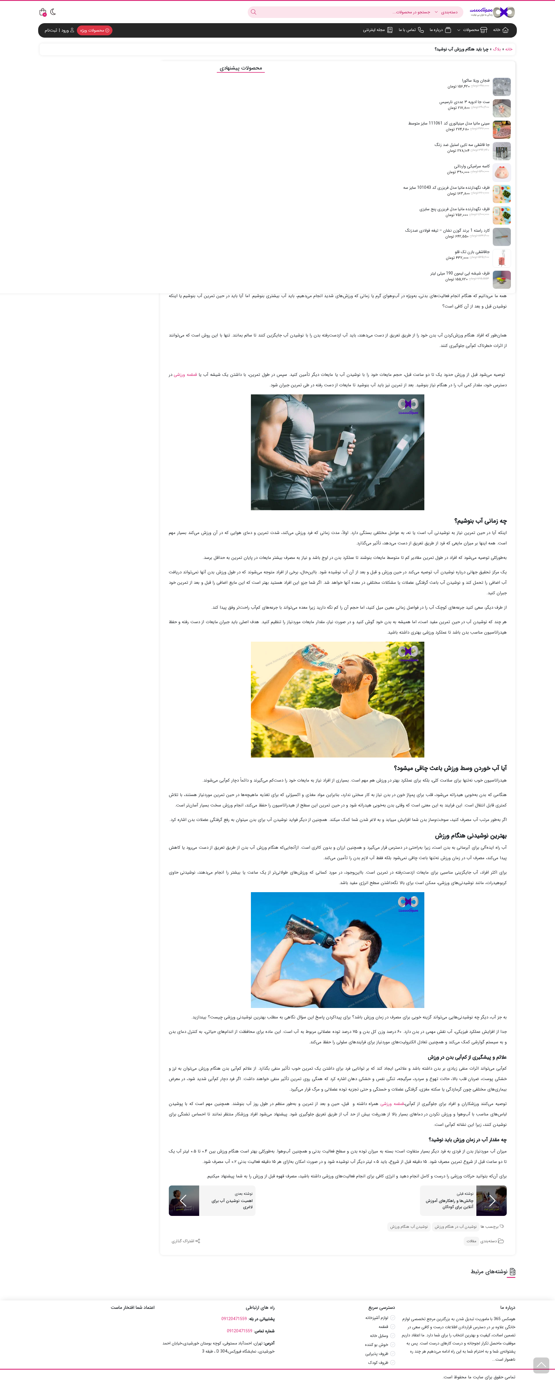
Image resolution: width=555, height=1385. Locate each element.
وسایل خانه (379, 1336)
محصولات (470, 30)
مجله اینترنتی (374, 30)
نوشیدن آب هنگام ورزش (409, 1227)
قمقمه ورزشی (185, 374)
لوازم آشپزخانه (376, 1318)
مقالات (471, 1241)
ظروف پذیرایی (376, 1354)
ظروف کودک (378, 1363)
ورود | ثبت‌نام (57, 30)
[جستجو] (253, 12)
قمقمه (383, 1327)
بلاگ (497, 49)
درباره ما (436, 30)
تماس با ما (407, 30)
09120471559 (234, 1319)
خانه (496, 30)
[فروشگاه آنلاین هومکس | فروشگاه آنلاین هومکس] (492, 12)
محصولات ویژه (92, 30)
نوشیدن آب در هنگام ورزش (456, 1227)
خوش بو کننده (376, 1345)
